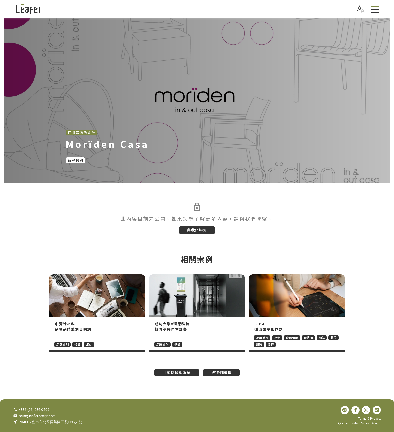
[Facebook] (355, 410)
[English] (361, 9)
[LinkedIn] (377, 410)
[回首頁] (28, 9)
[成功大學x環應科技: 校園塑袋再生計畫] (197, 313)
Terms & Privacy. (369, 418)
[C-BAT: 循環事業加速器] (297, 313)
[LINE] (345, 410)
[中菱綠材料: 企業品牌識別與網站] (97, 313)
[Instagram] (366, 410)
